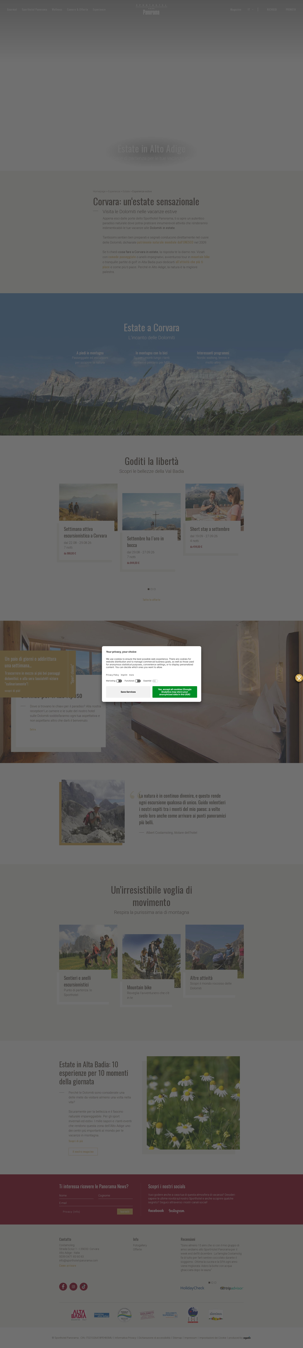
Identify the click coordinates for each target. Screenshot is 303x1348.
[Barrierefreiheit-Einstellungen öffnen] (299, 678)
